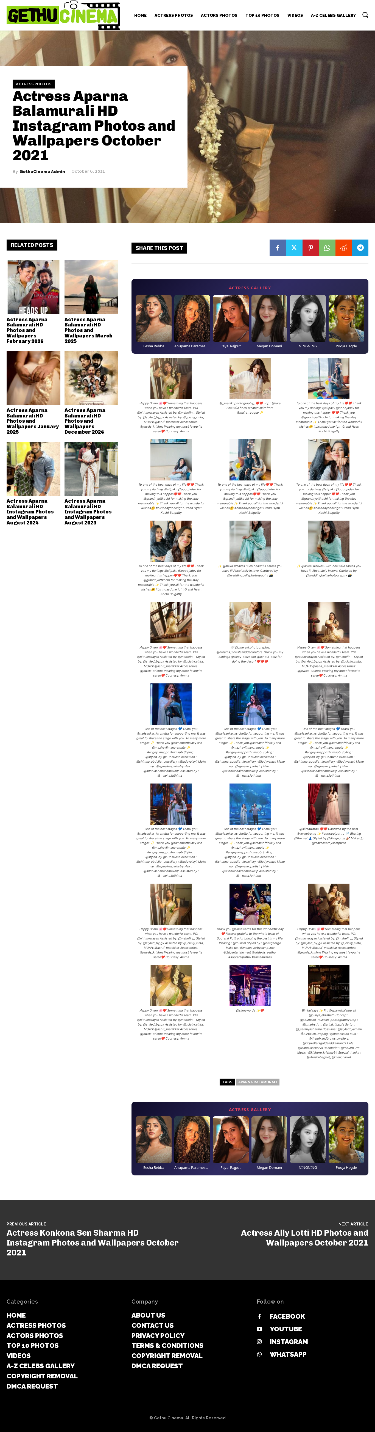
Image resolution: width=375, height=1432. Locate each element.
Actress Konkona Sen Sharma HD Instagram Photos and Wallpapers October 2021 (93, 1243)
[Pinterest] (311, 248)
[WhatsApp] (327, 248)
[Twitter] (294, 248)
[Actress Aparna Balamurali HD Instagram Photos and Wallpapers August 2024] (33, 469)
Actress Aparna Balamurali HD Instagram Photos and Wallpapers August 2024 (30, 512)
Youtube (286, 1329)
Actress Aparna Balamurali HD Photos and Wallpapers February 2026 (27, 330)
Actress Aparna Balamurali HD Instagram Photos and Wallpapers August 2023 (88, 512)
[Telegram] (360, 248)
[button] (365, 14)
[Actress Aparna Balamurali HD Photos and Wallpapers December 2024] (91, 378)
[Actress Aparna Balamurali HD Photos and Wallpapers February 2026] (33, 287)
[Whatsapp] (259, 1355)
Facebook (287, 1316)
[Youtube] (259, 1329)
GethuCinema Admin (42, 171)
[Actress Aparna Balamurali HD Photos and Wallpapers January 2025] (33, 378)
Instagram (289, 1342)
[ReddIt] (343, 248)
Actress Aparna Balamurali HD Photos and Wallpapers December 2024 (85, 421)
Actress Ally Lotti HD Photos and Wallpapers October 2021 (304, 1238)
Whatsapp (288, 1354)
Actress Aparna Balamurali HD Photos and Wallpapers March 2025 (88, 330)
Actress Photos (33, 84)
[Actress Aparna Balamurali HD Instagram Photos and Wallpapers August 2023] (91, 469)
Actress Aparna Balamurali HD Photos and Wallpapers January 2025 (33, 421)
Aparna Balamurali (257, 1082)
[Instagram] (259, 1342)
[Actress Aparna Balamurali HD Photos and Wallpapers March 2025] (91, 287)
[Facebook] (278, 248)
